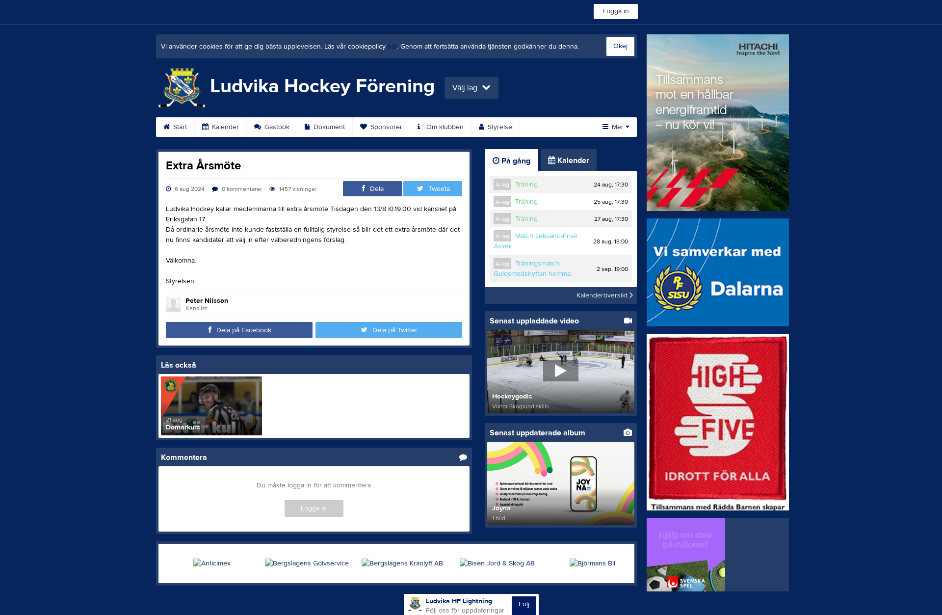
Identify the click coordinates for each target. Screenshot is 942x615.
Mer (618, 127)
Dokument (328, 127)
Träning (526, 184)
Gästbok (275, 127)
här (392, 46)
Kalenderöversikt (602, 295)
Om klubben (444, 127)
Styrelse (499, 127)
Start (179, 127)
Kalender (224, 127)
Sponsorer (385, 127)
